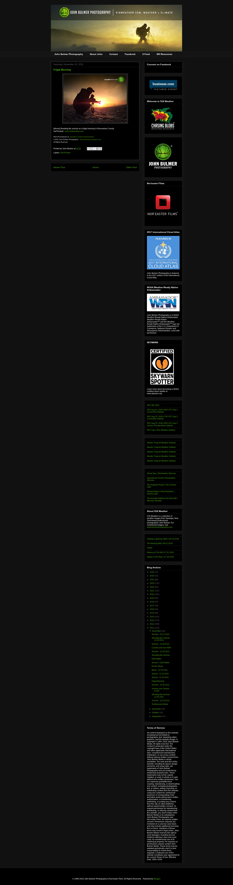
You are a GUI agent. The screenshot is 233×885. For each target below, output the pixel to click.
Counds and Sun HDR (161, 648)
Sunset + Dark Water (160, 662)
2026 (152, 572)
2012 (152, 624)
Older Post (131, 167)
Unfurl (149, 548)
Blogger (157, 879)
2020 (152, 594)
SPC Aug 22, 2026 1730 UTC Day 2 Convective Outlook (162, 417)
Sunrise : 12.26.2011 (160, 644)
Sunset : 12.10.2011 (160, 674)
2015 (152, 613)
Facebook (130, 54)
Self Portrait (65, 153)
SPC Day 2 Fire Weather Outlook (161, 430)
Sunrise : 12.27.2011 (160, 634)
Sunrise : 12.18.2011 (160, 651)
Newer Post (59, 167)
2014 (152, 617)
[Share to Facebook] (97, 148)
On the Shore (157, 666)
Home (96, 167)
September (157, 716)
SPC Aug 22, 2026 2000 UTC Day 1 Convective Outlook (162, 411)
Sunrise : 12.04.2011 (160, 700)
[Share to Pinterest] (100, 148)
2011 (152, 628)
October (155, 712)
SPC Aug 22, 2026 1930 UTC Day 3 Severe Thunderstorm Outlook (162, 424)
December (157, 631)
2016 (152, 609)
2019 (152, 598)
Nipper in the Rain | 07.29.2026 (160, 557)
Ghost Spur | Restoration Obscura (161, 473)
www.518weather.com (74, 131)
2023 (152, 583)
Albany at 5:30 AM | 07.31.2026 (160, 552)
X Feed (146, 54)
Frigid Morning (158, 681)
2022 (152, 587)
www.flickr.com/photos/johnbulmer (82, 137)
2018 (152, 602)
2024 (152, 579)
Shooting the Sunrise (161, 655)
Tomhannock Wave (160, 704)
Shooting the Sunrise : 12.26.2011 (161, 639)
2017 (152, 605)
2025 (152, 576)
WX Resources (164, 54)
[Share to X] (94, 148)
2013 (152, 620)
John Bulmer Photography (68, 54)
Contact (113, 54)
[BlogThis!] (91, 148)
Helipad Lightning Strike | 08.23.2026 (163, 539)
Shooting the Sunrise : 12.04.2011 (161, 695)
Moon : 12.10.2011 (160, 670)
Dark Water (156, 659)
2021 (152, 591)
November (157, 709)
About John (96, 54)
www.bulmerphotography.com (90, 139)
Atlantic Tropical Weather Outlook (161, 443)
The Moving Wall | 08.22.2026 (160, 543)
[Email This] (88, 148)
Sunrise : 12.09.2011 (160, 685)
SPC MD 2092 (153, 405)
